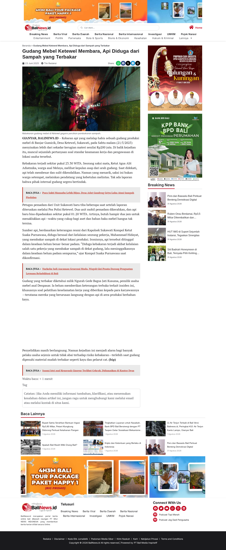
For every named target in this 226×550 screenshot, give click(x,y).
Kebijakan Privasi (149, 539)
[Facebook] (155, 508)
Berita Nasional (104, 34)
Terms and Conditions (172, 539)
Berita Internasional (131, 34)
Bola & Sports (94, 38)
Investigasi (155, 34)
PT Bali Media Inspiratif (145, 542)
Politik (59, 38)
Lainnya (183, 38)
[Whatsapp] (172, 508)
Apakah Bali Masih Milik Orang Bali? (59, 445)
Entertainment (42, 38)
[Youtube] (166, 508)
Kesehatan (140, 38)
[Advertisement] (81, 325)
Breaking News (39, 34)
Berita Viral (60, 34)
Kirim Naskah (123, 539)
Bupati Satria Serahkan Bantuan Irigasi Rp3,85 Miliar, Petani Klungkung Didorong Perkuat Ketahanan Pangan (61, 426)
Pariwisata (74, 38)
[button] (118, 63)
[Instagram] (178, 508)
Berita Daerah (80, 34)
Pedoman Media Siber (102, 539)
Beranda (26, 45)
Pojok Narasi (188, 34)
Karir (135, 539)
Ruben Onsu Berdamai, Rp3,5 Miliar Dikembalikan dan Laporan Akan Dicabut (183, 218)
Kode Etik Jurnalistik (78, 539)
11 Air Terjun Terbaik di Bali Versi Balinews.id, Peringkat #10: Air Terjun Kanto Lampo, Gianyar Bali (185, 426)
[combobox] (118, 28)
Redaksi (47, 539)
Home (198, 27)
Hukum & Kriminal (163, 38)
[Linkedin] (183, 508)
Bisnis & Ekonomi (118, 38)
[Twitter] (161, 508)
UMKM (171, 34)
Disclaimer (59, 539)
